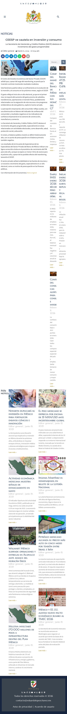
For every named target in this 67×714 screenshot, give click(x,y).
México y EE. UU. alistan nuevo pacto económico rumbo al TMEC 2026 (51, 614)
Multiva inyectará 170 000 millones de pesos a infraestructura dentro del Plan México (21, 634)
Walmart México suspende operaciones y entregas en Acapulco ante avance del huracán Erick (22, 555)
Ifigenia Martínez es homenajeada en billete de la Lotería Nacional (50, 482)
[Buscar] (63, 62)
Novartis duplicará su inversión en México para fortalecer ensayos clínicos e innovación (22, 417)
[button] (58, 16)
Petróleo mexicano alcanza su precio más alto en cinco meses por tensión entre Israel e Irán (52, 543)
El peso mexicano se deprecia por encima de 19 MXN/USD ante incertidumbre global (51, 415)
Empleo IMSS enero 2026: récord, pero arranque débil (56, 185)
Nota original (32, 173)
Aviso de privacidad (22, 706)
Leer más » (12, 452)
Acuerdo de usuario (44, 706)
